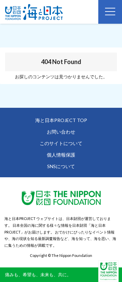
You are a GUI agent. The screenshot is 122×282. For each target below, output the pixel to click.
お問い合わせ (61, 132)
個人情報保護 (61, 155)
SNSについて (61, 166)
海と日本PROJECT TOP (61, 120)
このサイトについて (61, 143)
